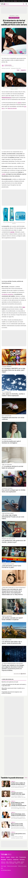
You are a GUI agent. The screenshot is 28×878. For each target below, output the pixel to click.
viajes (21, 863)
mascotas (3, 863)
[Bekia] (3, 1)
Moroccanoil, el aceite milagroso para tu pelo (17, 824)
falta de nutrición (12, 108)
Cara (17, 857)
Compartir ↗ (23, 70)
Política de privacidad (12, 866)
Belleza (15, 1)
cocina (14, 861)
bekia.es (3, 861)
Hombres (9, 859)
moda (7, 861)
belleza (10, 861)
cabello (19, 102)
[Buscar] (23, 4)
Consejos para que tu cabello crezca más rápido (18, 793)
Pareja (26, 1)
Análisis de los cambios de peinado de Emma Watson (18, 783)
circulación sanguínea (7, 294)
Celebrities (16, 859)
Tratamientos (22, 857)
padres (18, 861)
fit (19, 863)
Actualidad (8, 1)
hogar (16, 863)
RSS (2, 868)
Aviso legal (3, 866)
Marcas (3, 857)
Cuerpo (13, 857)
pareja (22, 861)
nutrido (12, 232)
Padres (22, 1)
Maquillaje (3, 859)
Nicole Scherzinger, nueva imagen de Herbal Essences (18, 814)
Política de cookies (22, 866)
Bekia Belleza (12, 15)
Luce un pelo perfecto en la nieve (18, 834)
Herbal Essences (6, 97)
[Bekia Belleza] (5, 4)
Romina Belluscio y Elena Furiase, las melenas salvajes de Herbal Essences (18, 804)
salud (7, 863)
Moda (12, 1)
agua (23, 307)
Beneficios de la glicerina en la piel (10, 681)
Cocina (19, 1)
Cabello (16, 15)
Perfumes (22, 859)
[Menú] (26, 4)
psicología (12, 863)
